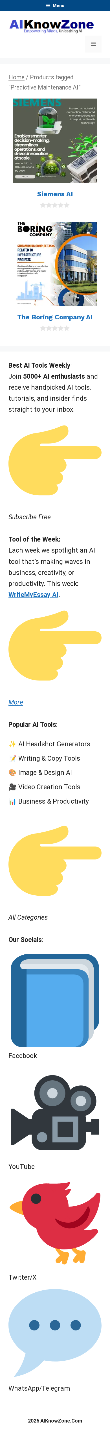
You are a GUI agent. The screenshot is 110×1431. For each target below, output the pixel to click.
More (15, 702)
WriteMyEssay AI (33, 595)
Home (16, 77)
